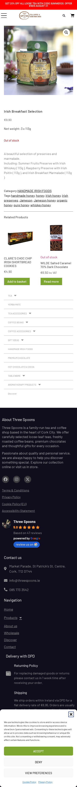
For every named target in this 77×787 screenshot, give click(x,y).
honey (40, 195)
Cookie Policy (29, 781)
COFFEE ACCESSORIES (19, 331)
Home (8, 609)
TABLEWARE (14, 375)
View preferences (38, 773)
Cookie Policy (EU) (14, 504)
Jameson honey (44, 200)
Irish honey (53, 195)
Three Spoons (24, 521)
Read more (51, 281)
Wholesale (11, 633)
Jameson (26, 200)
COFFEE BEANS (16, 322)
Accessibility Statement (18, 510)
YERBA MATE (14, 304)
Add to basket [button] (16, 281)
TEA (10, 295)
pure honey (21, 205)
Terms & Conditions (15, 490)
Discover (12, 393)
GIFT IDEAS (13, 340)
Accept (38, 751)
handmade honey (23, 195)
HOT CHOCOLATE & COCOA (21, 366)
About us (10, 626)
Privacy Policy (45, 781)
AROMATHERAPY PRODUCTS (22, 384)
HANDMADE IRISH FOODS (34, 191)
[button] (71, 714)
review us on (24, 544)
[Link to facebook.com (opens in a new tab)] (5, 479)
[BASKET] (72, 15)
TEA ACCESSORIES (17, 313)
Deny (38, 762)
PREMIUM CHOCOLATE (19, 357)
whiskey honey (40, 205)
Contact (10, 646)
